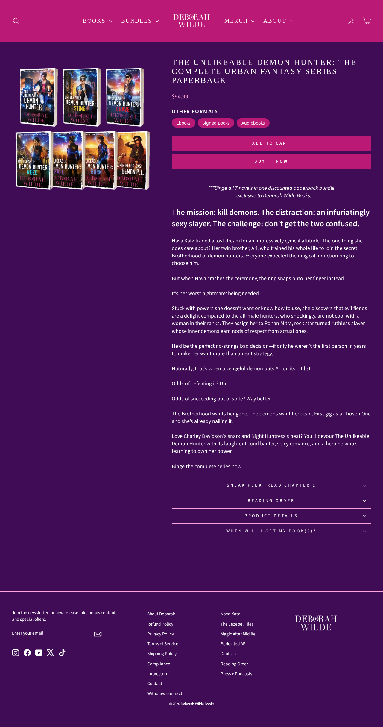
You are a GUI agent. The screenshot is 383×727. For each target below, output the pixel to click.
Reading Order (271, 500)
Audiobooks (253, 123)
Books (95, 21)
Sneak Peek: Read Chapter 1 (271, 485)
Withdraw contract (164, 693)
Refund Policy (160, 624)
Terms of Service (162, 644)
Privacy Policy (160, 634)
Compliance (158, 664)
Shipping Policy (162, 653)
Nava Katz (230, 614)
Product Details (271, 516)
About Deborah (161, 614)
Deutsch (228, 653)
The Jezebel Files (237, 624)
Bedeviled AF (233, 644)
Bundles (137, 21)
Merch (237, 21)
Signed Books (216, 123)
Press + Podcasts (236, 673)
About (275, 21)
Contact (154, 683)
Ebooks (184, 123)
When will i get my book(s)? (271, 531)
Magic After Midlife (238, 634)
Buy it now (271, 161)
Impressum (157, 673)
